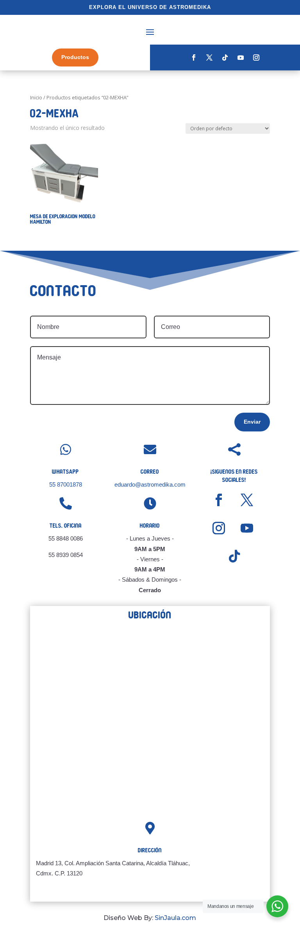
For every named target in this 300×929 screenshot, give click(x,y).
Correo (150, 471)
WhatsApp (65, 471)
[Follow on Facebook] (194, 57)
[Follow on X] (209, 57)
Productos (75, 57)
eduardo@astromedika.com (150, 484)
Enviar (252, 422)
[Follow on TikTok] (225, 57)
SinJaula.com (175, 918)
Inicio (36, 97)
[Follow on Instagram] (256, 57)
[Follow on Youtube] (240, 57)
